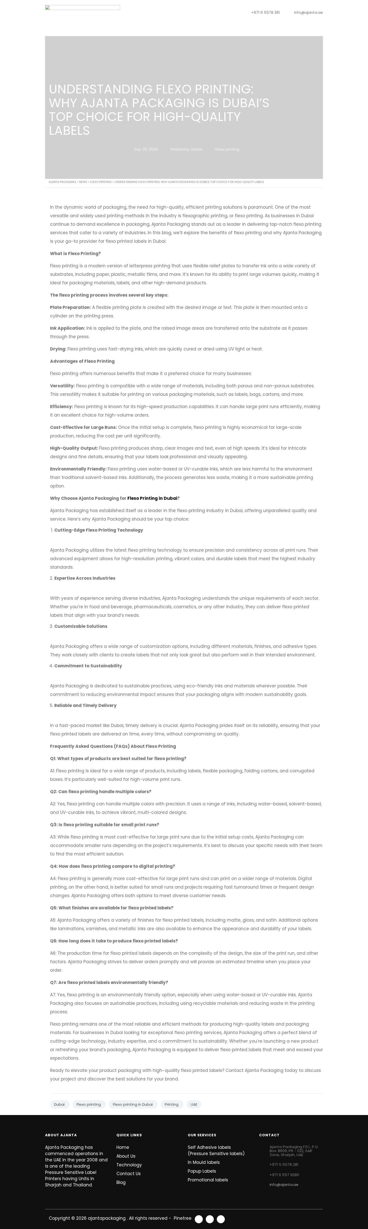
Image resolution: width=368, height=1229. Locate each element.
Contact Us (226, 30)
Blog (202, 30)
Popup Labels (202, 1171)
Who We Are (109, 30)
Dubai (60, 1104)
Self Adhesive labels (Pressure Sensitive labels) (216, 1150)
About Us (125, 1156)
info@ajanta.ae (284, 1184)
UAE (194, 1104)
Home (83, 30)
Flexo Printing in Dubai (152, 498)
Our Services (143, 30)
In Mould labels (204, 1162)
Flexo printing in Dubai (133, 1104)
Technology (176, 30)
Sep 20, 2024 (146, 149)
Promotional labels (208, 1180)
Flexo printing (226, 149)
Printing (172, 1104)
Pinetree (182, 1218)
